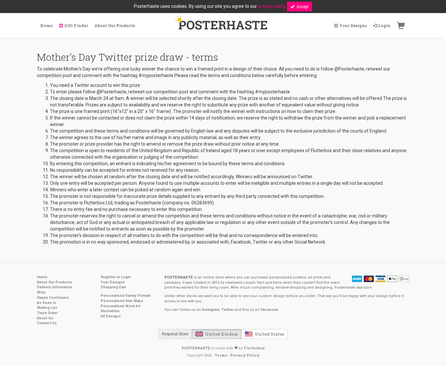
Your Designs (113, 282)
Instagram (210, 310)
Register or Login (116, 277)
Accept (302, 6)
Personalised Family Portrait (126, 296)
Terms (221, 355)
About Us (45, 318)
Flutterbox (254, 347)
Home (42, 277)
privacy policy (271, 6)
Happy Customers (53, 297)
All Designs (111, 316)
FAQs (41, 292)
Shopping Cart (113, 287)
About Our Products (54, 282)
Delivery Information (54, 287)
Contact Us (47, 323)
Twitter (227, 310)
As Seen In (46, 303)
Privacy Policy (245, 355)
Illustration (110, 311)
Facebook (269, 310)
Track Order (47, 313)
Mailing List (47, 308)
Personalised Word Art (120, 306)
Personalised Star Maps (122, 301)
